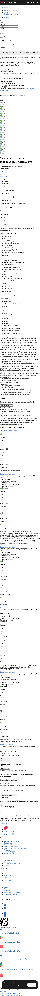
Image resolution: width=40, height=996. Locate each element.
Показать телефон (6, 81)
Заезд (1, 21)
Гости (2, 28)
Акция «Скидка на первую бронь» (15, 848)
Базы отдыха (8, 880)
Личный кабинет (9, 831)
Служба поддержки (10, 833)
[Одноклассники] (5, 906)
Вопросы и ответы (10, 853)
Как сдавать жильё (10, 860)
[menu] (37, 2)
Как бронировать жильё (12, 841)
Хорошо (32, 985)
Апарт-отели (8, 875)
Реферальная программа (12, 892)
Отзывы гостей (9, 843)
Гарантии (7, 850)
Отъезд (2, 24)
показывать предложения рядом (12, 424)
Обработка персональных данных (11, 995)
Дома (5, 877)
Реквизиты (7, 891)
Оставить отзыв (5, 761)
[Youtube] (5, 913)
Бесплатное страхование (12, 863)
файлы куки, (15, 983)
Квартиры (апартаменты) (12, 872)
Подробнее (3, 823)
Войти (32, 2)
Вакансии (7, 889)
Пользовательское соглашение (10, 993)
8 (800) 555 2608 (9, 834)
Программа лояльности (11, 894)
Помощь (6, 865)
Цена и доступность (7, 71)
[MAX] (5, 908)
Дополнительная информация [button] (10, 328)
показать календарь (7, 405)
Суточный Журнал (10, 852)
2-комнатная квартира (7, 474)
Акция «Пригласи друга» (12, 846)
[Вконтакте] (5, 911)
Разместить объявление (11, 862)
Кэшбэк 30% (8, 845)
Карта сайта (4, 991)
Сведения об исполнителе (8, 795)
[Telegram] (5, 903)
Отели (6, 873)
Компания (7, 887)
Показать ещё (5, 759)
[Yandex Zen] (5, 916)
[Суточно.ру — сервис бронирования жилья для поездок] (8, 2)
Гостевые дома (9, 879)
